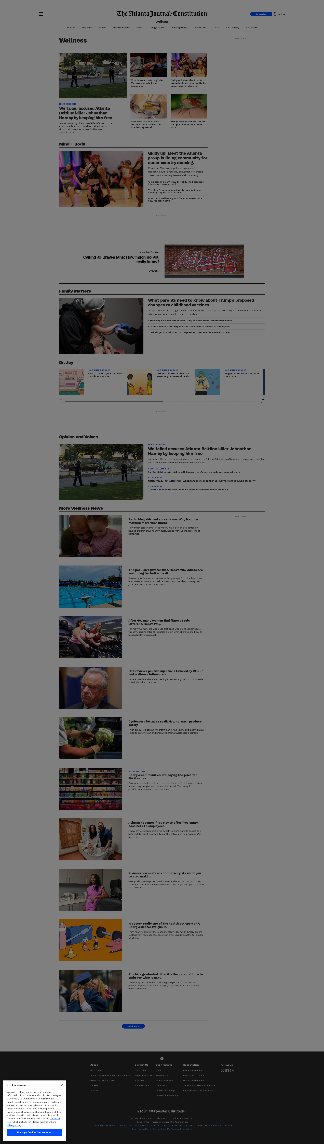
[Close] (61, 1085)
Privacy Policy (14, 1125)
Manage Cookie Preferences (34, 1132)
